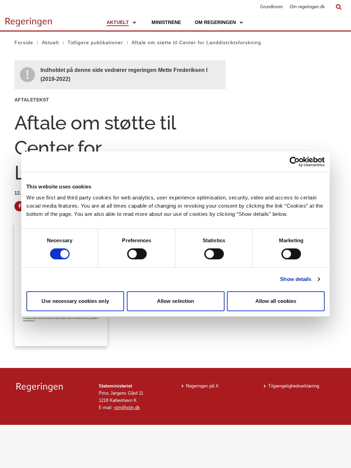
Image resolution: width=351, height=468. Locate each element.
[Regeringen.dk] (52, 387)
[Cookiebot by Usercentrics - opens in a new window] (295, 162)
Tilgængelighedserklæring (293, 386)
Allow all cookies (275, 301)
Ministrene (166, 22)
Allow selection (175, 301)
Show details (295, 279)
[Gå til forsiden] (28, 18)
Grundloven (271, 6)
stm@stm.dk (127, 407)
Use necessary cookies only (75, 301)
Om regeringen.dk (307, 6)
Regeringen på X (202, 386)
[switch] (137, 253)
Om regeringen (215, 22)
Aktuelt (118, 22)
